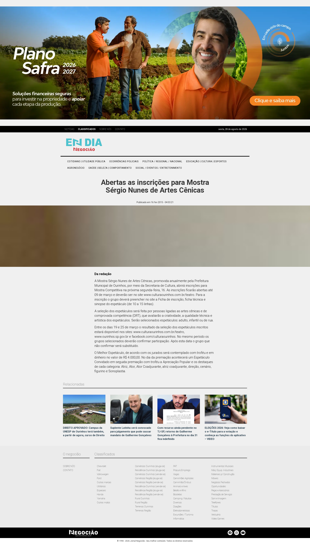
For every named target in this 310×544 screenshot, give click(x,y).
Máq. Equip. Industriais (222, 470)
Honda (100, 494)
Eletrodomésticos (181, 510)
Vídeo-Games (217, 518)
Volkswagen (103, 474)
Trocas (214, 510)
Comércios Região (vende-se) (149, 482)
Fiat (98, 470)
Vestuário (215, 514)
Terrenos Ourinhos (144, 506)
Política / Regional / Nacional (162, 161)
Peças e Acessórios (220, 490)
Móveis (214, 478)
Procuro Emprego (181, 470)
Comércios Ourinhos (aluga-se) (150, 466)
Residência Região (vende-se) (149, 494)
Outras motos (103, 502)
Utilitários (101, 486)
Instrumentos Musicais (222, 466)
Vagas (176, 474)
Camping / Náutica (182, 498)
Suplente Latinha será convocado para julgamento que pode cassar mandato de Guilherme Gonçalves (130, 431)
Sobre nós (105, 129)
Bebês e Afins (179, 490)
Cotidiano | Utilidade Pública (86, 161)
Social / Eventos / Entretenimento (159, 168)
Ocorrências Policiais (124, 161)
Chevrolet (101, 466)
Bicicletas (177, 494)
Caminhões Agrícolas (183, 478)
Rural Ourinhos (142, 498)
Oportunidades (218, 486)
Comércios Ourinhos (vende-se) (150, 474)
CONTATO (68, 470)
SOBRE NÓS (69, 466)
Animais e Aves (180, 486)
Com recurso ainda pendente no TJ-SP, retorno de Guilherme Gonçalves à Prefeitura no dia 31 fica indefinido (177, 433)
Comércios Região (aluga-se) (148, 478)
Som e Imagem (218, 498)
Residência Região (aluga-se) (149, 490)
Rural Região (141, 502)
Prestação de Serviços (221, 494)
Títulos (214, 506)
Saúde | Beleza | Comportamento (110, 168)
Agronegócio (76, 168)
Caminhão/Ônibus (182, 482)
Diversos (177, 502)
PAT (175, 466)
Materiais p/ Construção (222, 474)
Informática (178, 518)
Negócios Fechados (220, 482)
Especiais (101, 490)
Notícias (69, 129)
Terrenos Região (143, 510)
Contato (120, 129)
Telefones (216, 502)
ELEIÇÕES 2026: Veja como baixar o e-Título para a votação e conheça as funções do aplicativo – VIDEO (225, 433)
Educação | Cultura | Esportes (206, 161)
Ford (99, 478)
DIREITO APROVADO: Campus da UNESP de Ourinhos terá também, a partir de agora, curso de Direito (84, 431)
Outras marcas (104, 482)
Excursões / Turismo (183, 514)
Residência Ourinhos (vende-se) (150, 486)
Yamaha (101, 498)
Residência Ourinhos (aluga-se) (150, 470)
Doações (177, 506)
